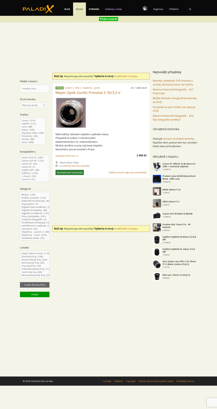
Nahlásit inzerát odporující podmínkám (128, 172)
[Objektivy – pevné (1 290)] (34, 231)
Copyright (131, 381)
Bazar (79, 9)
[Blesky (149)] (34, 194)
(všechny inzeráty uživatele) (76, 165)
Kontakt (107, 381)
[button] (145, 8)
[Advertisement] (108, 46)
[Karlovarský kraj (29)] (34, 262)
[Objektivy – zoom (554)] (34, 234)
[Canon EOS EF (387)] (34, 157)
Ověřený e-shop (113, 9)
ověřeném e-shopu (127, 76)
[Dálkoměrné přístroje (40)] (34, 200)
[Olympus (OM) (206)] (32, 132)
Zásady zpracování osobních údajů (156, 381)
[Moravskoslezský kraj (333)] (34, 275)
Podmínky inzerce (185, 381)
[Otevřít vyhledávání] (190, 9)
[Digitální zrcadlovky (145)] (34, 213)
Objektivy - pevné (91, 87)
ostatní (68, 87)
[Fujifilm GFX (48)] (34, 169)
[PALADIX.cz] (38, 9)
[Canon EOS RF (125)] (34, 160)
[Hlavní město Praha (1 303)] (34, 253)
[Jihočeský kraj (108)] (34, 256)
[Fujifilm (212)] (32, 123)
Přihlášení (173, 9)
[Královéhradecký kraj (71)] (34, 268)
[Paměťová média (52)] (34, 238)
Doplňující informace (66, 155)
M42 (77, 87)
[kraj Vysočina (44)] (34, 265)
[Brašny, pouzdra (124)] (34, 197)
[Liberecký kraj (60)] (34, 272)
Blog (67, 9)
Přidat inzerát (108, 19)
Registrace (158, 9)
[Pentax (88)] (32, 139)
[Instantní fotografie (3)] (34, 219)
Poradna (94, 9)
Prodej (59, 88)
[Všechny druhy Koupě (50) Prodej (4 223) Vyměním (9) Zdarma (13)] (32, 105)
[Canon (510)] (32, 120)
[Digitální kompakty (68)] (34, 210)
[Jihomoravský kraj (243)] (34, 259)
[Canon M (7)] (34, 166)
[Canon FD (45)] (34, 163)
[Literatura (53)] (34, 228)
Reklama (118, 381)
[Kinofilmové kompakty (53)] (34, 222)
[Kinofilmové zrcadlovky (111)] (34, 225)
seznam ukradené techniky (178, 138)
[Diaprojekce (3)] (34, 203)
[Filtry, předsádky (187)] (34, 216)
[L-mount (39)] (34, 176)
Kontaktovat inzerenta (70, 172)
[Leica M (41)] (34, 179)
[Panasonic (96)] (32, 136)
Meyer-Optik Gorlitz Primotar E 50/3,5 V (88, 92)
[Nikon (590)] (32, 129)
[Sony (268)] (32, 142)
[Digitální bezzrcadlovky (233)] (34, 207)
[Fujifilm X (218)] (34, 173)
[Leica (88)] (32, 126)
